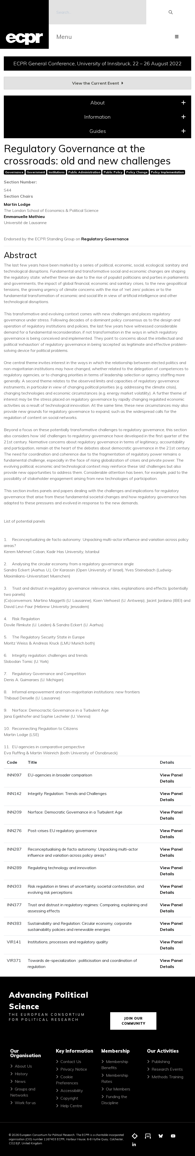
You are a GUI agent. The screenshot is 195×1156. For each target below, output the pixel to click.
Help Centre (71, 1105)
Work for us (25, 1102)
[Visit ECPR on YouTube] (173, 1135)
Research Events (167, 1069)
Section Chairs (18, 196)
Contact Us (70, 1061)
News (20, 1081)
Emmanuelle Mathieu (24, 216)
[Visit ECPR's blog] (134, 1136)
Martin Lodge (17, 204)
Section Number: (20, 181)
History (21, 1073)
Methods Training (167, 1076)
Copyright (69, 1098)
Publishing (161, 1061)
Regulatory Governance (105, 238)
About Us (23, 1066)
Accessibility (71, 1090)
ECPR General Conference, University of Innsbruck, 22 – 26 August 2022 (97, 63)
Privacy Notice (73, 1069)
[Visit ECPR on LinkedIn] (134, 1144)
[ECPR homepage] (24, 24)
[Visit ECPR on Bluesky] (161, 1135)
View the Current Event (96, 83)
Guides (97, 131)
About (97, 102)
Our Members (118, 1088)
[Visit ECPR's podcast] (148, 1136)
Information (97, 117)
